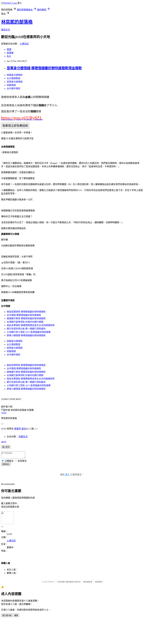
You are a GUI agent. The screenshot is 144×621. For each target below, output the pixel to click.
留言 (24, 428)
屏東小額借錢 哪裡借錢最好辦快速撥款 (26, 335)
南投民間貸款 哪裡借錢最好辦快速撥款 (26, 311)
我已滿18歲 (7, 615)
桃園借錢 (11, 85)
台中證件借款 (13, 88)
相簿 (9, 49)
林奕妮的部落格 (17, 21)
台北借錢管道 (13, 78)
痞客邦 (17, 428)
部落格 (10, 53)
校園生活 (23, 436)
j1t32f (3, 413)
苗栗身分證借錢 (14, 82)
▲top (3, 441)
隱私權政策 (87, 582)
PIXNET (51, 582)
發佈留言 (6, 464)
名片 (9, 56)
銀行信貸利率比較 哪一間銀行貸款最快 (26, 328)
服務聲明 (98, 582)
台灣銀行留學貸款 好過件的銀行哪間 (25, 322)
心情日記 (24, 44)
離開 (16, 615)
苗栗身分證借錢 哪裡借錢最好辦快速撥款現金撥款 (44, 68)
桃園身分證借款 (14, 75)
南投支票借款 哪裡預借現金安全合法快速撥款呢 (31, 325)
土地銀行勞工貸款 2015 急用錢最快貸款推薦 (29, 332)
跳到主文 (5, 30)
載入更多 (6, 447)
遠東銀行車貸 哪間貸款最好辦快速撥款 (26, 318)
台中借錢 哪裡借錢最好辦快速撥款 (24, 315)
